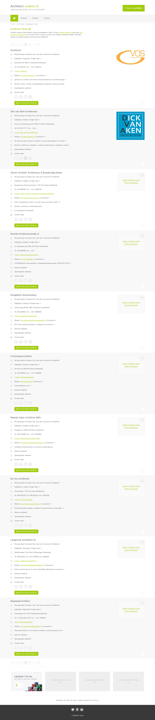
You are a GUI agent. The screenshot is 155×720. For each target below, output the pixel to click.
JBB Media (76, 715)
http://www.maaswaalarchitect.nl (31, 626)
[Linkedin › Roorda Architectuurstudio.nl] (25, 280)
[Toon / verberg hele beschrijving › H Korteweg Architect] (49, 386)
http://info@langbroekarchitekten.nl (32, 565)
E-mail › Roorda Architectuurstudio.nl (26, 255)
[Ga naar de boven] (143, 103)
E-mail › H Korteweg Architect (24, 377)
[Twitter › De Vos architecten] (16, 525)
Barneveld (26, 609)
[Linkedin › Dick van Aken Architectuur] (25, 158)
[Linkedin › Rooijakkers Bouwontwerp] (25, 342)
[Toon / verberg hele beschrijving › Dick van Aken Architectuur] (49, 141)
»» (38, 44)
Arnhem (25, 120)
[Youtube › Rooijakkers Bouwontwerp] (30, 342)
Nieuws (24, 18)
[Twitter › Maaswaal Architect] (16, 648)
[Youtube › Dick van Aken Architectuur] (30, 158)
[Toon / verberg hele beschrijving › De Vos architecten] (49, 508)
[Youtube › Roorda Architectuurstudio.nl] (30, 280)
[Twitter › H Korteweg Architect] (16, 403)
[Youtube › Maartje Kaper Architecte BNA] (30, 464)
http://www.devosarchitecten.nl (31, 504)
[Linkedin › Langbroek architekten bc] (25, 586)
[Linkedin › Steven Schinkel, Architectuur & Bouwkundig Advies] (25, 219)
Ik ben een (133, 8)
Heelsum (26, 303)
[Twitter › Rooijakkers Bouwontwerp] (16, 342)
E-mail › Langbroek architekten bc (25, 561)
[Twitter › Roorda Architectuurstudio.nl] (16, 280)
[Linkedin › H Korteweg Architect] (25, 403)
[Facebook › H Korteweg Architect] (21, 403)
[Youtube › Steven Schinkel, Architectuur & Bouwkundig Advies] (30, 219)
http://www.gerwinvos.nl (28, 75)
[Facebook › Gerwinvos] (21, 97)
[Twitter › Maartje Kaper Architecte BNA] (16, 464)
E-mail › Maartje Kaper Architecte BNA (27, 438)
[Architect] (14, 18)
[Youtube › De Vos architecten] (30, 525)
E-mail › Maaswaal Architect (23, 622)
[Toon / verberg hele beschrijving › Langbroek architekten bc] (49, 569)
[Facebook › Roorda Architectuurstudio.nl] (21, 280)
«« (13, 44)
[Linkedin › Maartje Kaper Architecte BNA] (25, 464)
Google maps (36, 58)
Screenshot (42, 75)
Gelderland (17, 58)
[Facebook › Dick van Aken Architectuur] (21, 158)
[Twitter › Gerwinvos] (16, 97)
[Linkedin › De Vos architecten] (25, 525)
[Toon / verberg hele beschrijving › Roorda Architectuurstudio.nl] (49, 263)
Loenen (25, 487)
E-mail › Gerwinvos (20, 71)
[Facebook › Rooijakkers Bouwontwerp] (21, 342)
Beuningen (26, 548)
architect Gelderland (65, 32)
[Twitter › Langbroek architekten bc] (16, 586)
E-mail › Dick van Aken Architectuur (26, 132)
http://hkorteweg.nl (27, 381)
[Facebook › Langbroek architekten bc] (21, 586)
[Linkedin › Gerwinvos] (25, 97)
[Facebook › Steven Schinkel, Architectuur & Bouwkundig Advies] (21, 219)
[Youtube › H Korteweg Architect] (30, 403)
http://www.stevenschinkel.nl (30, 198)
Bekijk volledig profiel (26, 103)
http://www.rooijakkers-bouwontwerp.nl (33, 320)
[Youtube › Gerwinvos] (30, 97)
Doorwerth (26, 58)
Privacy (82, 715)
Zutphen (25, 181)
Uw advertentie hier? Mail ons (60, 681)
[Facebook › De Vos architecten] (21, 525)
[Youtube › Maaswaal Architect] (30, 648)
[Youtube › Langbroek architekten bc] (30, 586)
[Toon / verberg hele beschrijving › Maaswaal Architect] (49, 630)
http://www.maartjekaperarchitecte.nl (32, 443)
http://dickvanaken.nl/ (28, 137)
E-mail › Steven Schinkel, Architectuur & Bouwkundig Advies (34, 194)
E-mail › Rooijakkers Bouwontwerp (25, 316)
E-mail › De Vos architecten (23, 500)
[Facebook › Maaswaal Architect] (21, 648)
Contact (47, 18)
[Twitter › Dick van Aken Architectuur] (16, 158)
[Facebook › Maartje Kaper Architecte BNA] (21, 464)
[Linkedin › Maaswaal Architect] (25, 648)
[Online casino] (28, 682)
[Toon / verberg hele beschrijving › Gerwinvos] (49, 80)
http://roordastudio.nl (27, 259)
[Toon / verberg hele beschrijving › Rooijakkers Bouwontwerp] (49, 324)
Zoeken (35, 18)
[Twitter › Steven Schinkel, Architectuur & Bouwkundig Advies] (16, 219)
